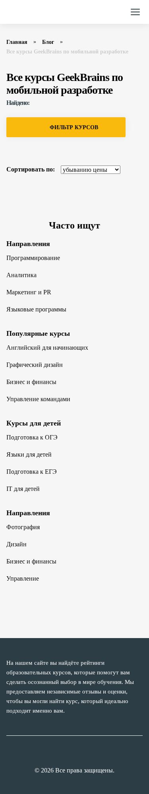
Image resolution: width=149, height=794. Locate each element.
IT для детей (23, 488)
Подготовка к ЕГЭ (31, 471)
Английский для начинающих (47, 347)
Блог (48, 42)
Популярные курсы (38, 333)
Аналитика (21, 275)
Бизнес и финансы (31, 381)
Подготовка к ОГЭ (32, 437)
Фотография (23, 527)
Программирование (33, 257)
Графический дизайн (34, 364)
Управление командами (38, 399)
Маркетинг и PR (28, 292)
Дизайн (16, 544)
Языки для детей (29, 454)
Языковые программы (36, 309)
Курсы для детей (33, 423)
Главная (16, 42)
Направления (28, 244)
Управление (22, 578)
